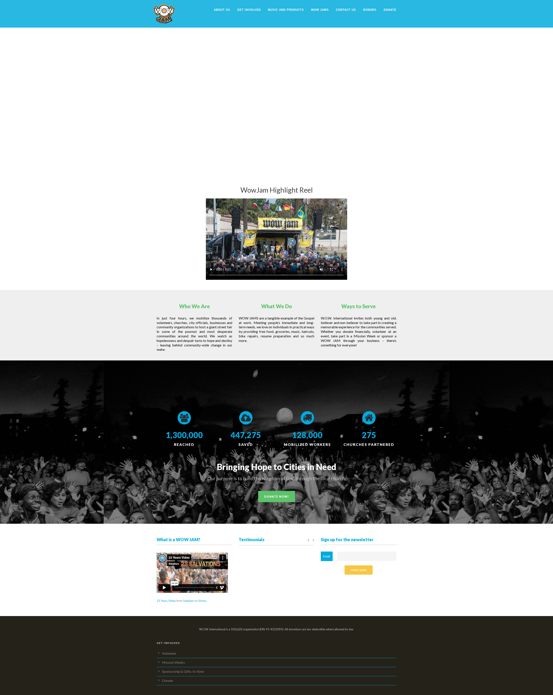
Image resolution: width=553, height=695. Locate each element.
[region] (276, 86)
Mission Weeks (173, 662)
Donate (390, 9)
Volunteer (169, 653)
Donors (370, 9)
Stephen (188, 600)
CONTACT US (346, 9)
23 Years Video (166, 600)
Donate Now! (276, 496)
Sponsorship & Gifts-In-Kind (183, 671)
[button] (4, 86)
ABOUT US (222, 9)
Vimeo (202, 600)
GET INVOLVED (249, 9)
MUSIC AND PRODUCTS (286, 9)
